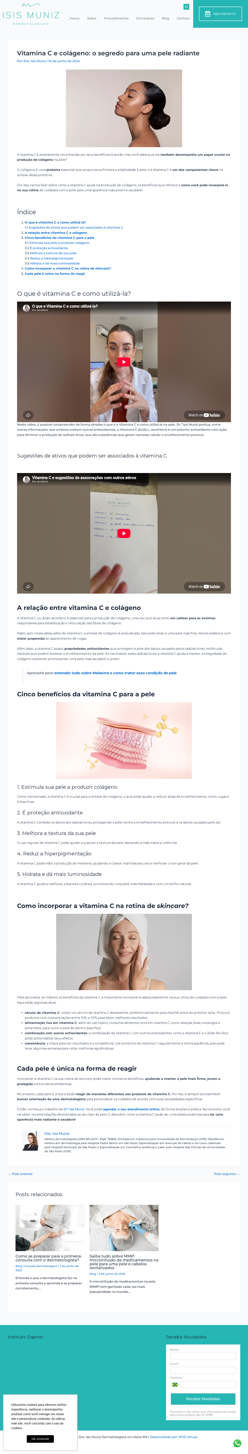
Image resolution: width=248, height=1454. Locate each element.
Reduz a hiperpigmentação (51, 258)
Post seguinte (227, 1174)
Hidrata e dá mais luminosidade (55, 263)
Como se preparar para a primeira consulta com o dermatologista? (48, 1258)
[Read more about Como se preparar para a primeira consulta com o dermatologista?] (50, 1228)
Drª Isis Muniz (74, 1109)
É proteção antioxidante (49, 248)
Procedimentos (116, 18)
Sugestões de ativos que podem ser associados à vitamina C (76, 227)
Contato (183, 18)
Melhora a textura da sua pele (53, 253)
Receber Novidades (203, 1399)
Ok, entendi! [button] (40, 1439)
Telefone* (176, 1378)
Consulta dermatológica (40, 1266)
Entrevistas (145, 18)
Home (74, 18)
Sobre (91, 18)
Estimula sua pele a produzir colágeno (59, 243)
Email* (174, 1364)
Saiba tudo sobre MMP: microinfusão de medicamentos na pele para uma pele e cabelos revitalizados (124, 1262)
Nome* (174, 1350)
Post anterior (20, 1174)
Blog (165, 18)
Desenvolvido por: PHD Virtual (173, 1437)
